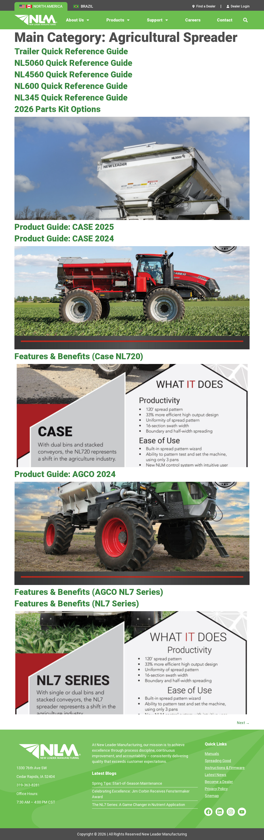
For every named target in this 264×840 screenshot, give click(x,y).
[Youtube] (242, 812)
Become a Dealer (219, 782)
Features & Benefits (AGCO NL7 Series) (88, 592)
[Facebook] (208, 812)
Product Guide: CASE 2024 (64, 238)
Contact (224, 20)
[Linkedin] (220, 812)
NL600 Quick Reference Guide (70, 86)
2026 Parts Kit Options (57, 109)
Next (243, 723)
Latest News (215, 775)
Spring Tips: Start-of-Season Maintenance (127, 783)
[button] (245, 20)
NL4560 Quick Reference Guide (73, 74)
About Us (75, 20)
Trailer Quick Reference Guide (71, 51)
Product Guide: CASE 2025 (64, 227)
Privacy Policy (216, 789)
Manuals (212, 753)
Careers (192, 20)
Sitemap (212, 796)
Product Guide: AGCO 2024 (65, 474)
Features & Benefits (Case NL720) (78, 356)
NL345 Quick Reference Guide (70, 98)
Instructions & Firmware (225, 768)
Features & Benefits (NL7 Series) (76, 603)
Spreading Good (218, 760)
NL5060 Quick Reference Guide (73, 63)
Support (155, 20)
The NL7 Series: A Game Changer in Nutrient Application (138, 804)
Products (115, 20)
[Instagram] (231, 812)
